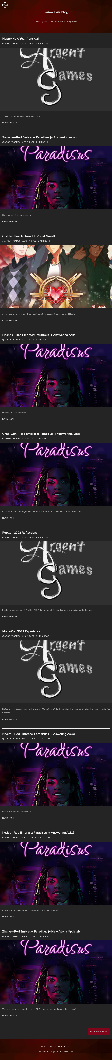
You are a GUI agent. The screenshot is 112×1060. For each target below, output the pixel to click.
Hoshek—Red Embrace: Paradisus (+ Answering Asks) (39, 335)
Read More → (9, 122)
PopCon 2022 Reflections (19, 533)
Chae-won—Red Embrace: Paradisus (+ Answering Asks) (41, 434)
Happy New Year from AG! (20, 39)
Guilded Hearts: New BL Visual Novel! (28, 236)
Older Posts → (98, 1031)
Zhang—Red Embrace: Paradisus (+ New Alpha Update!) (41, 931)
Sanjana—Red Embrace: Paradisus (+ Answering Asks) (39, 137)
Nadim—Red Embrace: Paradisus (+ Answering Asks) (38, 734)
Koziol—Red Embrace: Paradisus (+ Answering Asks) (38, 833)
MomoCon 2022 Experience (21, 631)
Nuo (71, 1052)
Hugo (53, 1052)
